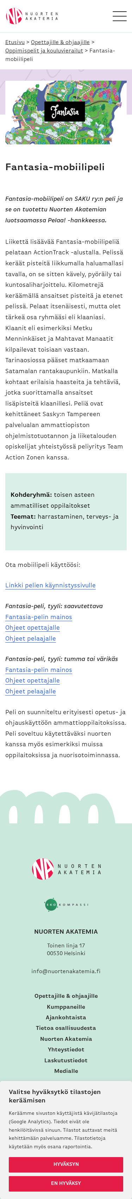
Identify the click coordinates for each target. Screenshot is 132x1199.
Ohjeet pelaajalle (30, 639)
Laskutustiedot (66, 1061)
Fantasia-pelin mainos (38, 617)
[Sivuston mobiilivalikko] (120, 16)
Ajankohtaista (66, 1018)
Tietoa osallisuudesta (66, 1028)
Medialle (66, 1071)
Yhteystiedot (66, 1050)
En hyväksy (66, 1183)
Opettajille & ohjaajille (60, 42)
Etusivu (15, 42)
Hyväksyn (66, 1164)
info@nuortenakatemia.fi (66, 972)
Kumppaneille (66, 1007)
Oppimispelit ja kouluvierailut (44, 51)
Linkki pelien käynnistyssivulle (50, 586)
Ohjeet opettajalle (32, 628)
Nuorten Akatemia (66, 1039)
